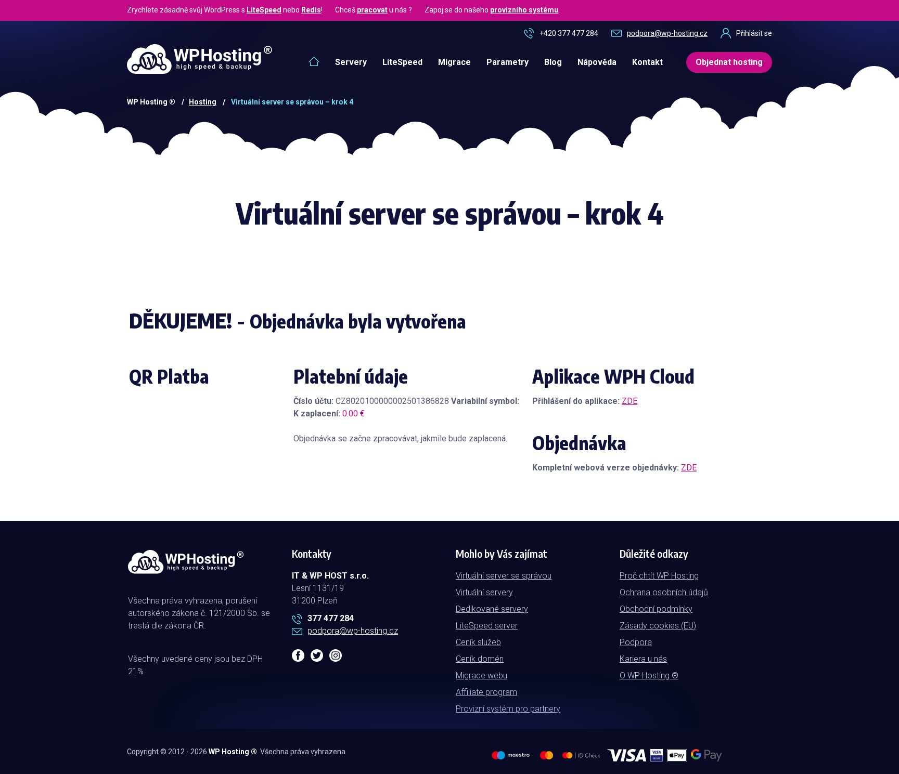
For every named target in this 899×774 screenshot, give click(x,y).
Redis (311, 10)
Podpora (636, 642)
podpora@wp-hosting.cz (667, 33)
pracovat (372, 10)
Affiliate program (486, 692)
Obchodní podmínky (656, 609)
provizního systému (524, 10)
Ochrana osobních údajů (664, 592)
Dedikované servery (492, 609)
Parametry (507, 62)
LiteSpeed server (487, 626)
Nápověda (597, 62)
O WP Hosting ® (649, 675)
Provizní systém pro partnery (508, 709)
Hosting (202, 102)
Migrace (454, 62)
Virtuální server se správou (503, 576)
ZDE (629, 401)
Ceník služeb (478, 642)
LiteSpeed (264, 10)
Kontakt (647, 62)
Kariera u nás (643, 659)
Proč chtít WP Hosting (659, 576)
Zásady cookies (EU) (658, 626)
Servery (351, 62)
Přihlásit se (754, 33)
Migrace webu (481, 675)
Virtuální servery (484, 592)
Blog (553, 62)
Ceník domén (480, 659)
